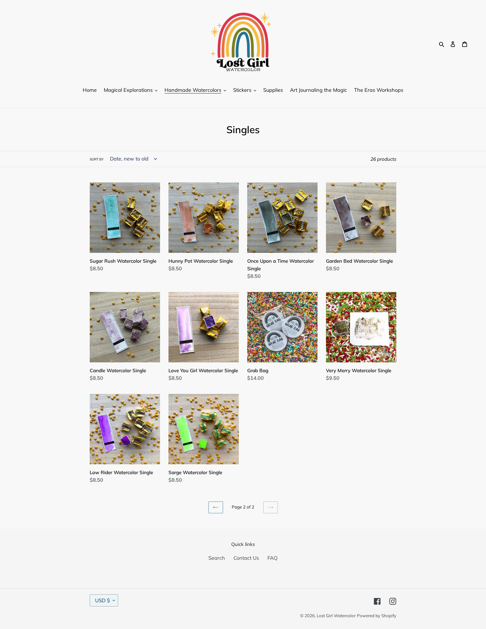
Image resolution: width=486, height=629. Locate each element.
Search (216, 558)
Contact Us (246, 558)
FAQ (272, 558)
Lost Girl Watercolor (336, 615)
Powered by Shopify (376, 615)
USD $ (102, 600)
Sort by (97, 159)
